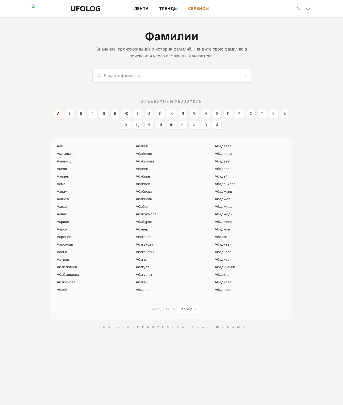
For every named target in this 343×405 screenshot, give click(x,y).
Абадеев (222, 161)
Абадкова (223, 282)
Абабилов (144, 153)
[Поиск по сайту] (308, 8)
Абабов (142, 206)
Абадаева (223, 146)
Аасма (62, 251)
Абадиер (222, 259)
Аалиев (63, 176)
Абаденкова (225, 183)
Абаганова (144, 244)
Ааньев (63, 198)
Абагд (141, 259)
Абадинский (225, 266)
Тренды (168, 8)
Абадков (222, 274)
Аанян (62, 214)
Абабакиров (67, 266)
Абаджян (222, 229)
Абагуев (142, 266)
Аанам (62, 191)
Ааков (62, 168)
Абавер (142, 229)
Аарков (63, 221)
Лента (141, 8)
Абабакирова (68, 274)
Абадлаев (223, 289)
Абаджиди (223, 214)
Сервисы (198, 8)
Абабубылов (146, 214)
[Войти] (298, 8)
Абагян (141, 282)
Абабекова (66, 282)
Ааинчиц (64, 161)
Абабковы (144, 198)
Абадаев (143, 289)
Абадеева (223, 168)
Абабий (142, 146)
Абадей (221, 176)
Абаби (62, 289)
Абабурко (144, 221)
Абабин (142, 168)
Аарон (62, 229)
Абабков (143, 183)
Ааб (60, 146)
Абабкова (144, 191)
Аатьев (63, 259)
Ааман (62, 183)
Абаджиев (223, 221)
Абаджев (222, 198)
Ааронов (64, 236)
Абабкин (143, 176)
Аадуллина (65, 153)
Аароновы (65, 244)
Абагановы (145, 251)
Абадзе (221, 236)
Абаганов (143, 236)
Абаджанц (223, 191)
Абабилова (145, 161)
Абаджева (223, 206)
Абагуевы (144, 274)
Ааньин (63, 206)
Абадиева (223, 251)
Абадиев (222, 244)
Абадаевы (223, 153)
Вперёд (186, 309)
